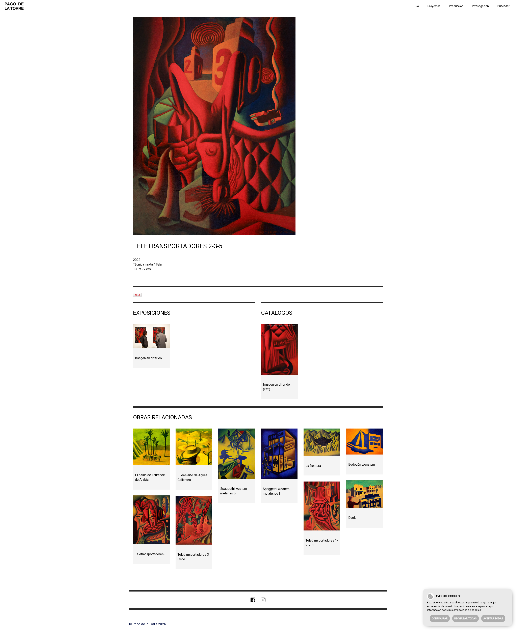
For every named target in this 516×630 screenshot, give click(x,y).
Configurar (440, 618)
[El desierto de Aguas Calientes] (194, 447)
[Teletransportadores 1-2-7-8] (322, 506)
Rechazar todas (465, 618)
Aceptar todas (493, 618)
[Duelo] (364, 494)
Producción (456, 6)
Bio (417, 6)
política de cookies (470, 609)
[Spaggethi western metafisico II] (236, 454)
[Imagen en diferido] (151, 336)
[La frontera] (322, 442)
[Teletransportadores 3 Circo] (194, 520)
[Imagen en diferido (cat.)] (279, 349)
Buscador (503, 6)
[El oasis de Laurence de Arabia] (151, 447)
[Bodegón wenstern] (364, 442)
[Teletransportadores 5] (151, 519)
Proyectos (434, 6)
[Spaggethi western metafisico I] (279, 454)
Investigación (480, 6)
